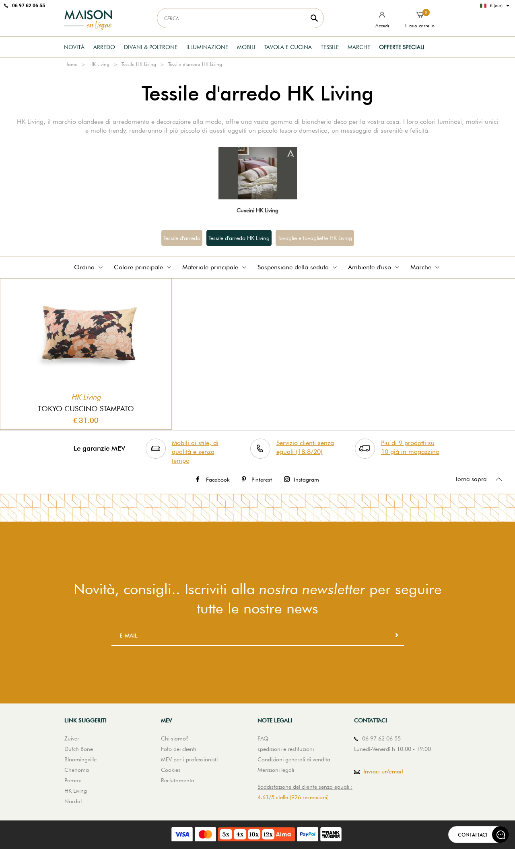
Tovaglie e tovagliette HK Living (315, 238)
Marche (359, 47)
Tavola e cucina (288, 47)
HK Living (99, 64)
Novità (74, 47)
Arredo (104, 47)
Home (70, 64)
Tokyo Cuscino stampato (86, 408)
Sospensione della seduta (293, 267)
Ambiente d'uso (369, 267)
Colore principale (138, 267)
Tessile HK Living (139, 64)
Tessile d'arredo (181, 238)
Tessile (330, 47)
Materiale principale (210, 267)
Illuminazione (207, 47)
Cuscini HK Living (257, 210)
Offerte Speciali (401, 47)
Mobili (246, 47)
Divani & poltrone (150, 47)
